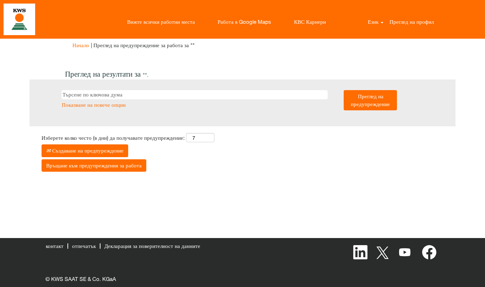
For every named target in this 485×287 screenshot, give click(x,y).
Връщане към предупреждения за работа (94, 165)
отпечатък (84, 246)
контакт (55, 246)
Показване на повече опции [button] (94, 104)
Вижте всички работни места (161, 21)
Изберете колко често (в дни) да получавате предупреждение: (113, 137)
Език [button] (374, 21)
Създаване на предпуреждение (87, 150)
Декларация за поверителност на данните (152, 246)
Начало (80, 45)
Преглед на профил (411, 21)
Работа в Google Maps (244, 21)
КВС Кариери (310, 21)
